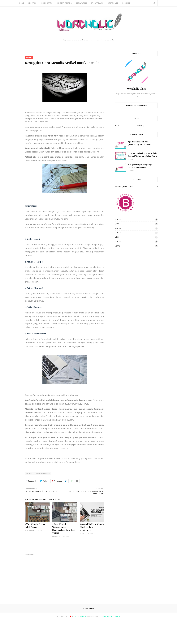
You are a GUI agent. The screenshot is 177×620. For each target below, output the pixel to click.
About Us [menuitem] (32, 3)
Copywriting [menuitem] (81, 3)
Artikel (29, 473)
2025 (136, 224)
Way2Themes (80, 616)
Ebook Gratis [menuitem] (46, 3)
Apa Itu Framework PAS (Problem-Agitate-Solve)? (139, 143)
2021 (136, 237)
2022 (136, 233)
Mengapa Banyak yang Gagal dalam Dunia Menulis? (140, 166)
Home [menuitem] (21, 3)
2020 (136, 241)
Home (118, 126)
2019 (136, 246)
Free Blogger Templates (110, 616)
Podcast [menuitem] (126, 3)
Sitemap (141, 126)
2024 (136, 228)
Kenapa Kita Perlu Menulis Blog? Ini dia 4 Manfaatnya (92, 527)
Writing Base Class (137, 187)
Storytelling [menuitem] (97, 3)
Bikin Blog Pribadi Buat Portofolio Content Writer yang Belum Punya (142, 154)
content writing (43, 473)
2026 (136, 219)
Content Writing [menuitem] (64, 3)
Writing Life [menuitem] (113, 3)
